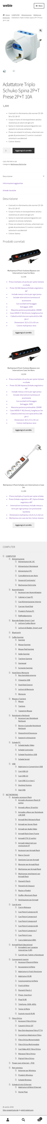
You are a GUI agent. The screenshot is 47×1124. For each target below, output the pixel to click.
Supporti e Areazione (27, 737)
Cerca (23, 1120)
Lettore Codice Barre (26, 623)
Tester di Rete (24, 1009)
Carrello (36, 1118)
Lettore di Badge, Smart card (30, 628)
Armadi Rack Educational (22, 944)
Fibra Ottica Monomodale (29, 1039)
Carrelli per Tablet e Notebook (31, 955)
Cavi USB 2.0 (23, 771)
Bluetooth (16, 632)
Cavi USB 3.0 (23, 776)
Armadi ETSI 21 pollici (27, 838)
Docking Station (25, 785)
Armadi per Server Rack (27, 824)
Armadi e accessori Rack (22, 797)
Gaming (21, 640)
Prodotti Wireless (25, 1075)
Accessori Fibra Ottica (27, 1021)
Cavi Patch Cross (25, 935)
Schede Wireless (24, 1080)
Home (8, 15)
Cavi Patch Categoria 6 (27, 916)
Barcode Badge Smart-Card (23, 620)
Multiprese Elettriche (18, 164)
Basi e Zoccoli (24, 855)
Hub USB (21, 790)
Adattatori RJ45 (25, 976)
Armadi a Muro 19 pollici (28, 807)
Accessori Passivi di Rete (28, 962)
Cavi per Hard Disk (25, 606)
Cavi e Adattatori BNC (27, 940)
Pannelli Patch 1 (25, 990)
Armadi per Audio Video (27, 829)
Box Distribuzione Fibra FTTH (30, 1030)
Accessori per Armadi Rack (29, 850)
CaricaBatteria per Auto (28, 575)
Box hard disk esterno (27, 675)
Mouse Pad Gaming (26, 649)
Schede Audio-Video (26, 745)
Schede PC (16, 742)
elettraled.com (27, 1110)
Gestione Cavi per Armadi (28, 859)
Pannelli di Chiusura (26, 886)
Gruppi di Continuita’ (26, 580)
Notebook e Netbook (21, 715)
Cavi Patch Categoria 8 (27, 921)
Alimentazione (26, 15)
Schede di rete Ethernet (21, 1084)
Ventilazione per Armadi (28, 900)
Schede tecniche (9, 190)
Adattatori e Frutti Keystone (30, 971)
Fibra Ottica (17, 1018)
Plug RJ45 (22, 999)
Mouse (21, 701)
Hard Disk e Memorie (20, 672)
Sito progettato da (10, 1110)
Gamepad (22, 663)
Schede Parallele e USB (27, 754)
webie (7, 5)
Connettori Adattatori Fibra (29, 1035)
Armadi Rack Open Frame (28, 833)
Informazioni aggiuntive (13, 183)
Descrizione (7, 176)
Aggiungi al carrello (23, 150)
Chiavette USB (24, 680)
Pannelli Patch (24, 881)
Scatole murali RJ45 (26, 1013)
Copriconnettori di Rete (28, 981)
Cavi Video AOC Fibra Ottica (29, 1049)
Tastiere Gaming (25, 658)
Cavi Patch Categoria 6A (28, 926)
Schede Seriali (24, 759)
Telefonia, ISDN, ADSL (27, 1004)
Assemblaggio (18, 589)
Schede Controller (25, 750)
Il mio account (8, 1120)
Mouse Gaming (24, 644)
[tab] (23, 176)
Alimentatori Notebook (28, 566)
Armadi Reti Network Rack (29, 819)
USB (13, 764)
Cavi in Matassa (24, 907)
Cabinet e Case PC (25, 597)
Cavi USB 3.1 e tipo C (26, 780)
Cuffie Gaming (18, 637)
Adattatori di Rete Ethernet (29, 1087)
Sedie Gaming (24, 654)
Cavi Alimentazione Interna (29, 601)
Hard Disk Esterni (25, 684)
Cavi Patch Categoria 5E (28, 912)
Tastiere (21, 706)
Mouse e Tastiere (19, 699)
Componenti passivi (20, 959)
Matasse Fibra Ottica (26, 1053)
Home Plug (23, 1092)
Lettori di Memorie (26, 689)
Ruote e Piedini (24, 890)
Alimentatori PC (25, 571)
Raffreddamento (25, 615)
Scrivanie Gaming (25, 668)
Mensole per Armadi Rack (28, 864)
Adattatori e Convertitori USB (30, 766)
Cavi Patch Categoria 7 (27, 930)
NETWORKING (12, 794)
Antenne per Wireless (27, 1070)
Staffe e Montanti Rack (27, 895)
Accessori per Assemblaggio (29, 592)
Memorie (22, 694)
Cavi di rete (16, 904)
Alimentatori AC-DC (26, 561)
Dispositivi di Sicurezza (27, 733)
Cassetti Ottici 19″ (26, 1025)
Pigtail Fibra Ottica (26, 1058)
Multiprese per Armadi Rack (29, 869)
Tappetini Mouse (25, 711)
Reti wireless (17, 1067)
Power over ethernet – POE (23, 1063)
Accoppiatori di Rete (26, 967)
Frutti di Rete (23, 985)
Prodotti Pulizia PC (26, 611)
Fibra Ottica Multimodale (28, 1044)
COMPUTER (16, 15)
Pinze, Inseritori (25, 995)
